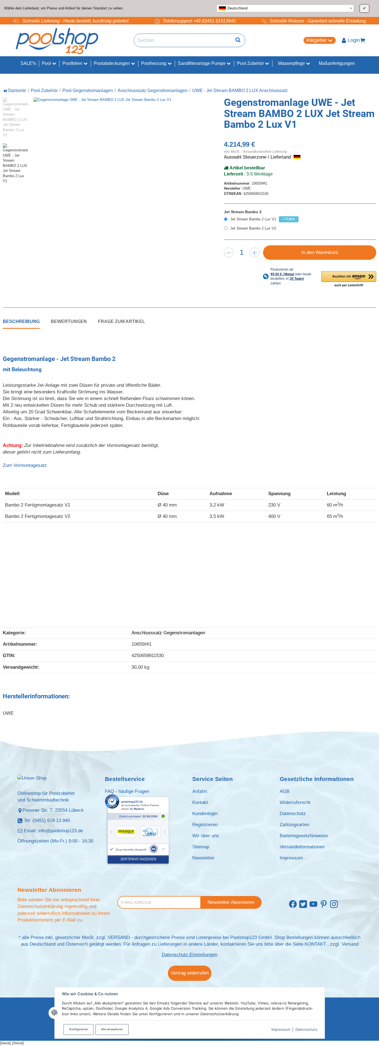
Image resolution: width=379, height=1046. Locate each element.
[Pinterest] (324, 904)
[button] (348, 279)
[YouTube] (313, 904)
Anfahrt (199, 791)
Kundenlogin (205, 813)
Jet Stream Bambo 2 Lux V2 (253, 228)
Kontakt (200, 802)
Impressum (280, 1029)
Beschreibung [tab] (21, 321)
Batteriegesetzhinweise (304, 835)
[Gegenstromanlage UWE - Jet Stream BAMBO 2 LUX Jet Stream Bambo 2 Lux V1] (110, 173)
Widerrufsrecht (295, 802)
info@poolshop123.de (60, 830)
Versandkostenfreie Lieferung (264, 151)
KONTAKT (315, 944)
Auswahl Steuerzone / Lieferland (258, 157)
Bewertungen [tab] (69, 321)
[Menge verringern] (229, 252)
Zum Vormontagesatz (25, 465)
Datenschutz (306, 1029)
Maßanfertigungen (337, 63)
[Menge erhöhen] (254, 252)
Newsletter (203, 858)
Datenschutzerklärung (40, 906)
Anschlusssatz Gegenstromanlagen (168, 632)
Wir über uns (205, 835)
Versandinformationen (302, 846)
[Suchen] (238, 40)
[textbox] (285, 8)
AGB (284, 791)
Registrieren (205, 824)
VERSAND (119, 937)
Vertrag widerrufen (190, 973)
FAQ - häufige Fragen (127, 791)
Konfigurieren (78, 1029)
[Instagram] (334, 904)
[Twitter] (303, 904)
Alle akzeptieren (112, 1029)
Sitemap (200, 846)
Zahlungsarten (294, 824)
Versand (350, 944)
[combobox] (285, 8)
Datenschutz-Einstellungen (189, 954)
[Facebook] (293, 904)
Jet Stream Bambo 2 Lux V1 (262, 219)
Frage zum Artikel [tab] (121, 321)
